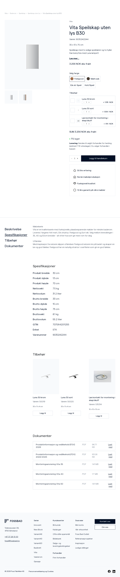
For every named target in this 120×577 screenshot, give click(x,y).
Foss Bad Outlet (82, 534)
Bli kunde (56, 525)
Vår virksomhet (81, 530)
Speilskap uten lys (34, 13)
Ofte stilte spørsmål (61, 534)
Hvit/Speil (89, 85)
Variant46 (38, 534)
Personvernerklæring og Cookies (41, 571)
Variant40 (38, 539)
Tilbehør (11, 240)
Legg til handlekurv (98, 158)
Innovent (37, 525)
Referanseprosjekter (84, 539)
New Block (38, 530)
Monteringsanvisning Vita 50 (49, 484)
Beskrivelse (13, 229)
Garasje (37, 562)
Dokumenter (14, 246)
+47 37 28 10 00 (11, 537)
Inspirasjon (79, 543)
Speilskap (22, 13)
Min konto (79, 525)
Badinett (37, 548)
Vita (6, 13)
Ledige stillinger (82, 548)
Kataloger (57, 530)
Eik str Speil (75, 85)
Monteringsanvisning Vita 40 (49, 474)
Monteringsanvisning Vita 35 (49, 464)
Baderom (13, 13)
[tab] (18, 229)
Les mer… (74, 58)
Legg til (43, 413)
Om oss (105, 527)
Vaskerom (38, 557)
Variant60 (38, 543)
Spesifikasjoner (16, 234)
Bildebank (57, 539)
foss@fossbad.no (12, 541)
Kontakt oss (105, 521)
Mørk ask (95, 79)
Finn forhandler (59, 558)
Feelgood (78, 79)
